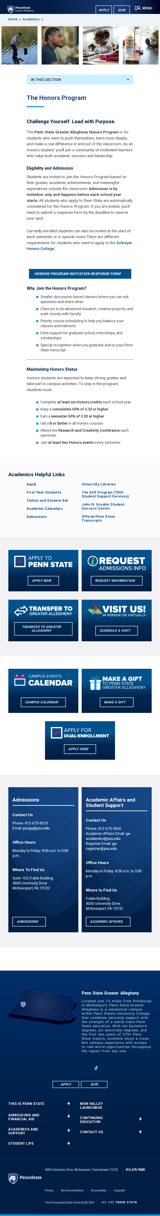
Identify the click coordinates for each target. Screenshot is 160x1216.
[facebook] (64, 1067)
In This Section (46, 79)
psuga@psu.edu (36, 828)
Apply (104, 10)
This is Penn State (26, 1104)
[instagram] (53, 1067)
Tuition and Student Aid (47, 500)
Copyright (119, 1190)
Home (13, 19)
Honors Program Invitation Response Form (77, 274)
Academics (31, 19)
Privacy (49, 1190)
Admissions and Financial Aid (23, 1117)
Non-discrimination (72, 1190)
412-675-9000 (135, 1170)
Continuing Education (91, 1120)
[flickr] (107, 1067)
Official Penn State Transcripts (98, 518)
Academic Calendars (44, 509)
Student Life (21, 1143)
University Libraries (99, 484)
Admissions (37, 517)
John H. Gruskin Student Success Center (103, 506)
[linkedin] (75, 1067)
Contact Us (91, 1132)
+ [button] (68, 1103)
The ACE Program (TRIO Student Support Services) (105, 494)
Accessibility (98, 1190)
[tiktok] (96, 1067)
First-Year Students (44, 492)
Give (122, 10)
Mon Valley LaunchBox (91, 1106)
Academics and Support (23, 1131)
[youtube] (85, 1067)
